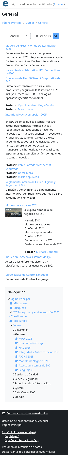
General (43, 23)
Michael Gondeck (47, 252)
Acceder (59, 4)
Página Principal (12, 23)
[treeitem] (34, 348)
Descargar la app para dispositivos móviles (28, 452)
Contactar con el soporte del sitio (27, 413)
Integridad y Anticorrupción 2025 (26, 114)
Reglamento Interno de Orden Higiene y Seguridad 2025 (30, 183)
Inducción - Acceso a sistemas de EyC (28, 257)
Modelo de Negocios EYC (20, 205)
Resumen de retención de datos (22, 447)
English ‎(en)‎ (12, 436)
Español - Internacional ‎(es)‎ (19, 432)
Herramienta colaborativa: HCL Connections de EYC (32, 71)
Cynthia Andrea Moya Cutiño (36, 105)
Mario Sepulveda (28, 177)
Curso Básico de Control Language (27, 274)
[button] (13, 4)
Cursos (30, 23)
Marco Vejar (25, 109)
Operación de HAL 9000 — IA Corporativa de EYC (32, 79)
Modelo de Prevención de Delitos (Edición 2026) (31, 47)
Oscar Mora (25, 173)
